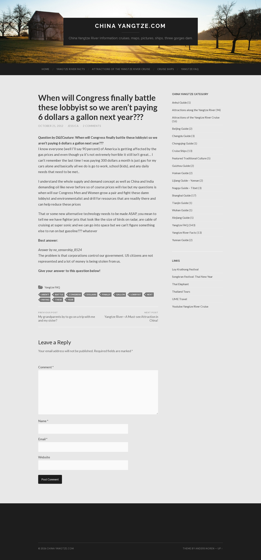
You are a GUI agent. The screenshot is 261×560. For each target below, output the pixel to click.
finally (106, 294)
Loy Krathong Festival (185, 269)
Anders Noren (204, 548)
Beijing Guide (180, 128)
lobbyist (135, 294)
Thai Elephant (180, 284)
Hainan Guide (180, 173)
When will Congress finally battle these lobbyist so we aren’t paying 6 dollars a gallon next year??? (97, 107)
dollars (91, 294)
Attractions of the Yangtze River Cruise (121, 69)
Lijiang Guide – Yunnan (185, 180)
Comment (46, 367)
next (150, 294)
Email (42, 439)
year (70, 299)
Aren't (45, 294)
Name (43, 420)
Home (45, 69)
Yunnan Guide (180, 240)
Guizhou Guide (181, 165)
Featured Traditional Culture (189, 158)
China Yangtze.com (130, 26)
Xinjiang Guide (181, 217)
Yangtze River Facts (70, 69)
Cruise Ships (165, 69)
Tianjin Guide (180, 202)
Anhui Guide (179, 102)
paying (45, 299)
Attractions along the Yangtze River (193, 110)
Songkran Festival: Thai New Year (192, 276)
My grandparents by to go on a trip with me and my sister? (66, 316)
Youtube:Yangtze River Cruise (190, 306)
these (58, 299)
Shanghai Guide (181, 195)
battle (59, 294)
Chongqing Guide (182, 143)
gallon (120, 294)
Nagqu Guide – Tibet (185, 188)
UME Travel (179, 299)
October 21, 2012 (50, 125)
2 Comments (92, 125)
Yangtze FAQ (190, 69)
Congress (75, 294)
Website (44, 457)
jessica (73, 125)
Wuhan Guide (180, 210)
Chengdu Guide (181, 136)
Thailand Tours (181, 291)
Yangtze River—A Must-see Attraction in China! (131, 316)
